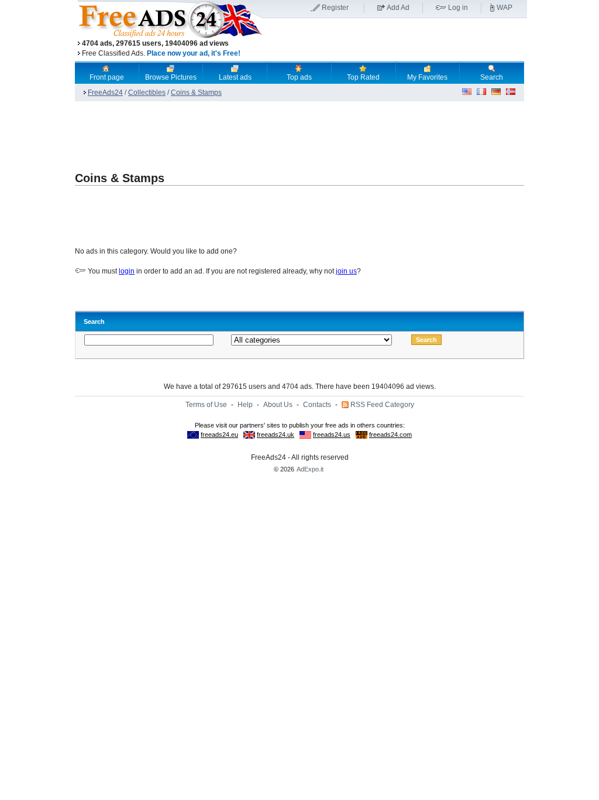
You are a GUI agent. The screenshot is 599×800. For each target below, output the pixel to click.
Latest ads (235, 77)
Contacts (317, 405)
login (127, 271)
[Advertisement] (394, 40)
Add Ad (398, 8)
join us (346, 271)
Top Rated (363, 77)
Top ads (299, 77)
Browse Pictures (171, 77)
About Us (277, 405)
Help (245, 405)
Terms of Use (206, 405)
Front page (106, 77)
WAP (504, 8)
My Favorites (427, 77)
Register (335, 8)
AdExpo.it (310, 469)
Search (491, 77)
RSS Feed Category (382, 405)
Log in (458, 8)
